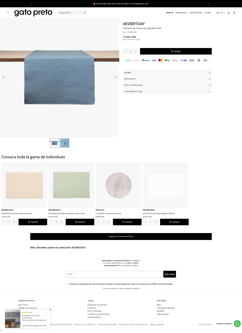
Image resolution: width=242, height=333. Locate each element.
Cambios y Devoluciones (98, 314)
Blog (159, 305)
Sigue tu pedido (157, 324)
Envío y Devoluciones (133, 85)
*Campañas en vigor (133, 91)
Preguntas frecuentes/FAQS (121, 236)
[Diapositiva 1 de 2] (54, 142)
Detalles (127, 72)
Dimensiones (129, 79)
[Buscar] (72, 12)
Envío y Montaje (94, 311)
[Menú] (8, 13)
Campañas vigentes (166, 308)
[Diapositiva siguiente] (209, 3)
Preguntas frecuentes (97, 305)
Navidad (160, 311)
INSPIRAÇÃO (181, 12)
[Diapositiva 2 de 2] (64, 142)
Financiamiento (94, 317)
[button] (50, 309)
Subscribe (170, 274)
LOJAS (207, 12)
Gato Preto (23, 305)
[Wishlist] (1, 330)
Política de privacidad (107, 324)
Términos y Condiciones (84, 324)
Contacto (92, 308)
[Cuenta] (228, 12)
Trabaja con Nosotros (27, 308)
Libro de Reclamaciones (60, 324)
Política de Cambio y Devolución (133, 324)
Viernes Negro (163, 314)
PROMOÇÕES (196, 12)
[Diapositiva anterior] (31, 3)
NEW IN (169, 12)
